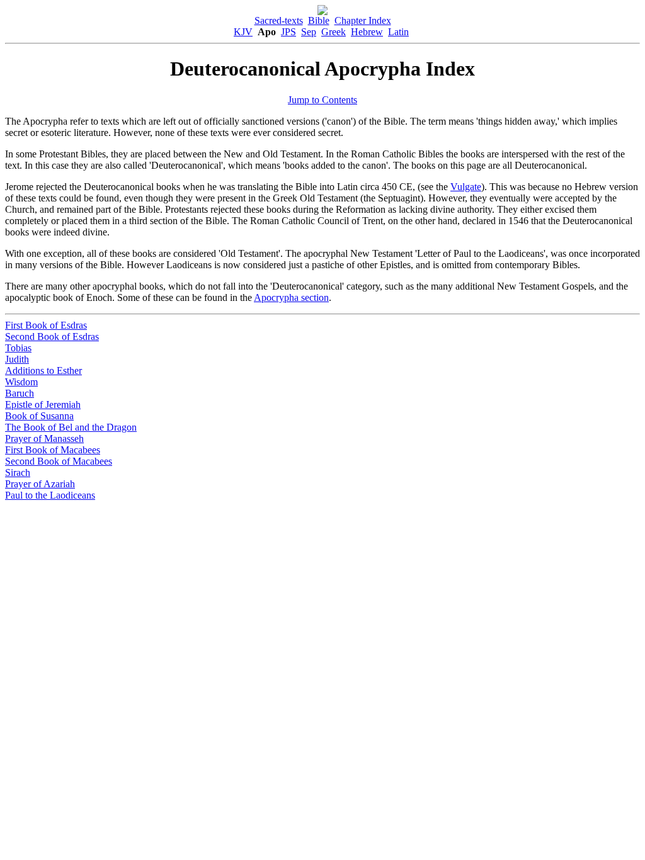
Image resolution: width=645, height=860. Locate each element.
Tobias (18, 347)
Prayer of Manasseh (44, 438)
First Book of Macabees (52, 449)
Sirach (17, 472)
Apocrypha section (291, 297)
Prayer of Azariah (40, 483)
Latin (398, 31)
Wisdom (21, 381)
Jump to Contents (322, 99)
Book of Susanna (39, 415)
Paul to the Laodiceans (50, 495)
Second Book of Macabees (58, 461)
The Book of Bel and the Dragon (71, 427)
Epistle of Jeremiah (43, 404)
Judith (17, 359)
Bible (318, 20)
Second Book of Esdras (52, 336)
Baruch (19, 393)
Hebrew (367, 31)
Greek (333, 31)
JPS (288, 31)
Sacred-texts (278, 20)
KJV (243, 31)
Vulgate (465, 186)
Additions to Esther (43, 370)
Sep (308, 31)
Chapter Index (362, 20)
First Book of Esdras (46, 325)
